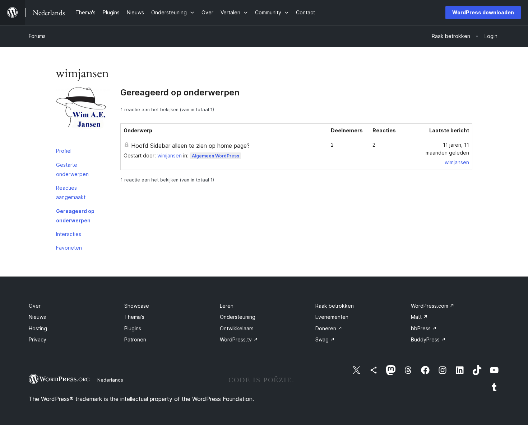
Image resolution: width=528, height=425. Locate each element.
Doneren (328, 328)
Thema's (134, 317)
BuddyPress (428, 339)
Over (35, 306)
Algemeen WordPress (215, 156)
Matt (419, 317)
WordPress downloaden (483, 12)
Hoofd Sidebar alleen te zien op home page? (190, 145)
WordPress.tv (239, 339)
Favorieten (69, 248)
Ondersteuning (237, 317)
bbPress (424, 328)
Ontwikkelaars (237, 328)
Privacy (37, 339)
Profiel (63, 151)
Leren (226, 306)
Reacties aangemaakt (70, 192)
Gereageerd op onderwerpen (75, 215)
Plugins (132, 328)
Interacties (68, 234)
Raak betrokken (334, 306)
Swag (325, 339)
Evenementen (331, 317)
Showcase (136, 306)
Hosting (38, 328)
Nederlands (110, 380)
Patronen (135, 339)
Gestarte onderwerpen (72, 169)
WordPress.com (432, 306)
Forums (37, 36)
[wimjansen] (83, 116)
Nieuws (37, 317)
